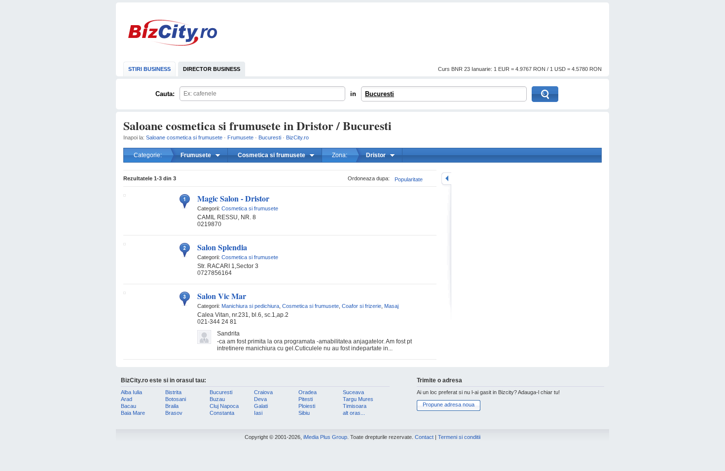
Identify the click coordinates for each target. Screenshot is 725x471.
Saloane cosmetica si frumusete (184, 137)
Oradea (307, 392)
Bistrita (173, 392)
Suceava (353, 392)
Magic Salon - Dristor (233, 198)
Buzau (217, 399)
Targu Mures (358, 399)
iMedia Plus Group (325, 437)
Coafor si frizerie (361, 306)
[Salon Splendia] (124, 243)
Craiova (263, 392)
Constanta (222, 413)
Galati (261, 406)
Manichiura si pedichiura (250, 306)
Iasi (258, 413)
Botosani (175, 399)
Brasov (173, 413)
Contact (424, 437)
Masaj (391, 306)
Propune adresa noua (448, 404)
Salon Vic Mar (221, 296)
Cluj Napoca (224, 406)
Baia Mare (133, 413)
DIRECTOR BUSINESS (211, 69)
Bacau (128, 406)
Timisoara (354, 406)
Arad (126, 399)
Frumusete (240, 137)
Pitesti (305, 399)
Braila (172, 406)
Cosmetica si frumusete (249, 208)
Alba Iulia (131, 392)
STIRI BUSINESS (149, 69)
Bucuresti (379, 94)
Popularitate (409, 179)
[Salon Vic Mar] (124, 292)
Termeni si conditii (459, 437)
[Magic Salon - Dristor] (124, 194)
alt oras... (354, 413)
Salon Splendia (222, 247)
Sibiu (304, 413)
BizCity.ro (172, 33)
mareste (446, 178)
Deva (260, 399)
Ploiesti (306, 406)
